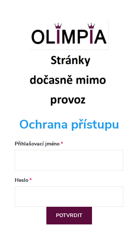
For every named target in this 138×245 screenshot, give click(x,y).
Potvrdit (69, 215)
